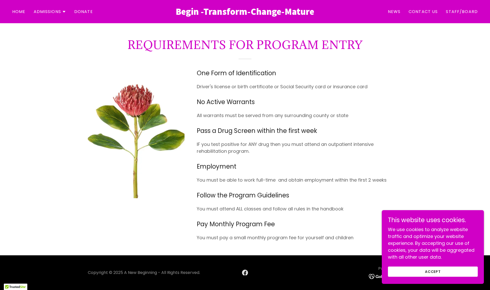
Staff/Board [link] (462, 12)
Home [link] (19, 12)
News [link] (394, 12)
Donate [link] (83, 12)
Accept (433, 271)
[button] (50, 12)
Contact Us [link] (423, 12)
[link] (245, 13)
